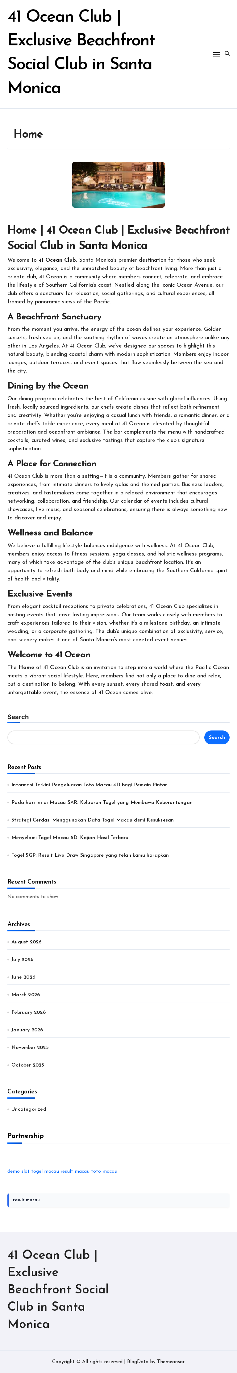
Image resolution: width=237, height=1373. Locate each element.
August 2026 (26, 942)
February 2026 (28, 1012)
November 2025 (30, 1047)
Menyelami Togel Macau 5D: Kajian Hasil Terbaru (69, 837)
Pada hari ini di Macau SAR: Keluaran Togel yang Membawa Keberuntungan (102, 802)
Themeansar (170, 1361)
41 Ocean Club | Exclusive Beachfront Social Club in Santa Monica (58, 1290)
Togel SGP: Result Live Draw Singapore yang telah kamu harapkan (90, 855)
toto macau (104, 1171)
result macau (74, 1171)
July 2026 (22, 959)
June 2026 (23, 977)
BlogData (137, 1361)
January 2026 (27, 1030)
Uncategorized (28, 1109)
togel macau (45, 1171)
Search (18, 717)
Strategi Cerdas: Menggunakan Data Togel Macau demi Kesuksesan (92, 820)
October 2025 (27, 1065)
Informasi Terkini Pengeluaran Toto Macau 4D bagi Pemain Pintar (89, 785)
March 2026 (25, 994)
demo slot (18, 1171)
